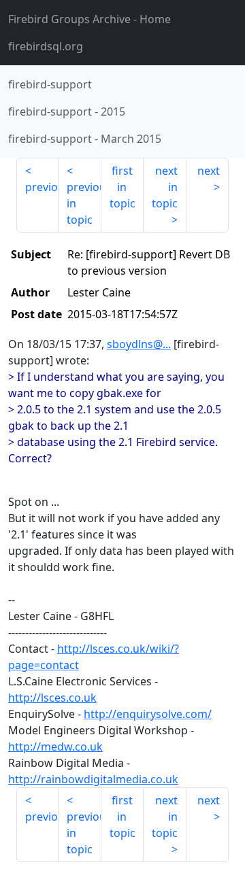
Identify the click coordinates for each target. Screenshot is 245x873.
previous (42, 186)
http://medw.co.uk (55, 746)
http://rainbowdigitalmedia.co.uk (93, 779)
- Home (89, 19)
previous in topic (84, 203)
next (208, 170)
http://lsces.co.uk (52, 697)
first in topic (122, 187)
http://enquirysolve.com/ (148, 713)
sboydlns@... (139, 344)
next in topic (165, 187)
